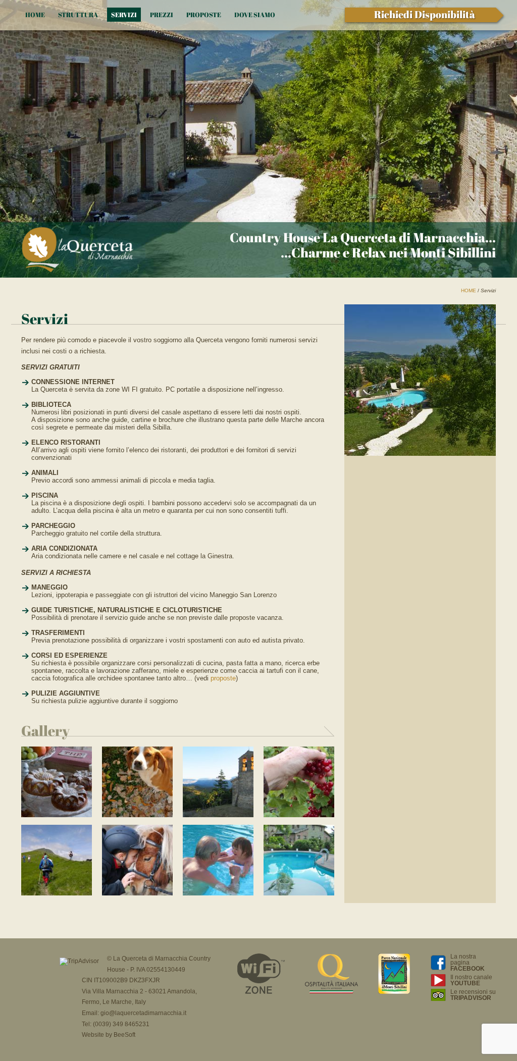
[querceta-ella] (137, 815)
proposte (223, 678)
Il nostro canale (471, 980)
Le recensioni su (473, 995)
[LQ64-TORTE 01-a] (56, 815)
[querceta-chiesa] (218, 815)
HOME (35, 14)
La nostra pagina (467, 962)
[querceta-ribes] (299, 815)
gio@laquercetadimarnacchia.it (143, 1013)
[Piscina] (218, 893)
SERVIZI (124, 14)
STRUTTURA (78, 14)
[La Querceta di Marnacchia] (77, 250)
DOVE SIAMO (254, 14)
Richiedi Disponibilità (424, 14)
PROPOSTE (203, 14)
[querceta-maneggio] (137, 893)
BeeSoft (124, 1034)
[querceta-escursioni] (56, 893)
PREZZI (161, 14)
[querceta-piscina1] (299, 893)
